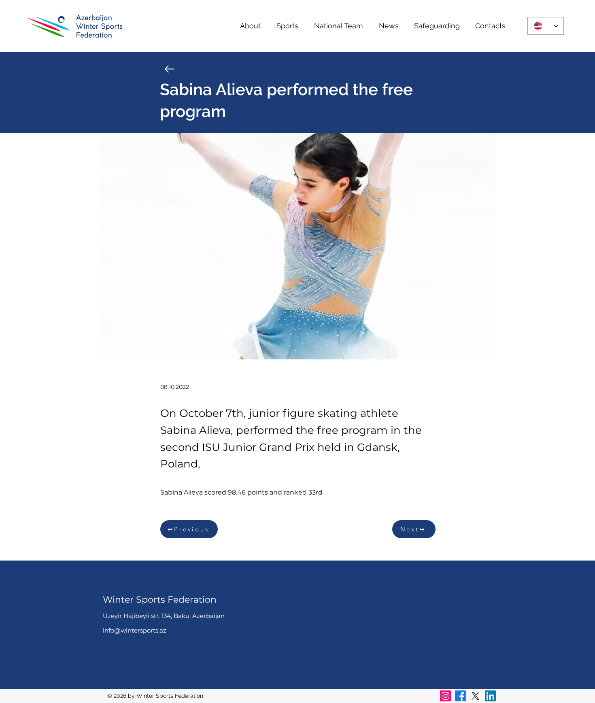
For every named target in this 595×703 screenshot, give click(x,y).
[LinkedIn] (490, 695)
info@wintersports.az (134, 630)
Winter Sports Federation (160, 599)
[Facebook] (460, 695)
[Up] (169, 69)
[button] (250, 26)
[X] (475, 695)
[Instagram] (445, 695)
